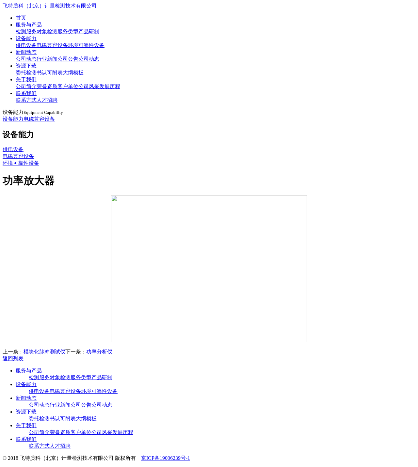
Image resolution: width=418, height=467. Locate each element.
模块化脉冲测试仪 (44, 351)
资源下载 (26, 66)
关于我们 (26, 79)
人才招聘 (47, 100)
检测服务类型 (62, 31)
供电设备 (26, 45)
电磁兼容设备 (52, 45)
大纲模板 (73, 72)
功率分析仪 (99, 351)
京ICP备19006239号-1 (165, 458)
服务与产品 (29, 24)
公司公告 (67, 59)
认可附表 (52, 72)
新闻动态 (26, 52)
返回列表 (13, 358)
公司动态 (26, 59)
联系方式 (26, 100)
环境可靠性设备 (86, 45)
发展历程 (109, 86)
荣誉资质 (47, 86)
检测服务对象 (31, 31)
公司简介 (26, 86)
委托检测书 (29, 72)
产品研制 (88, 31)
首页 (21, 18)
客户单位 (67, 86)
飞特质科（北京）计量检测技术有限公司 (50, 5)
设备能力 (26, 38)
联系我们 (26, 93)
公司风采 (88, 86)
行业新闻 (47, 59)
